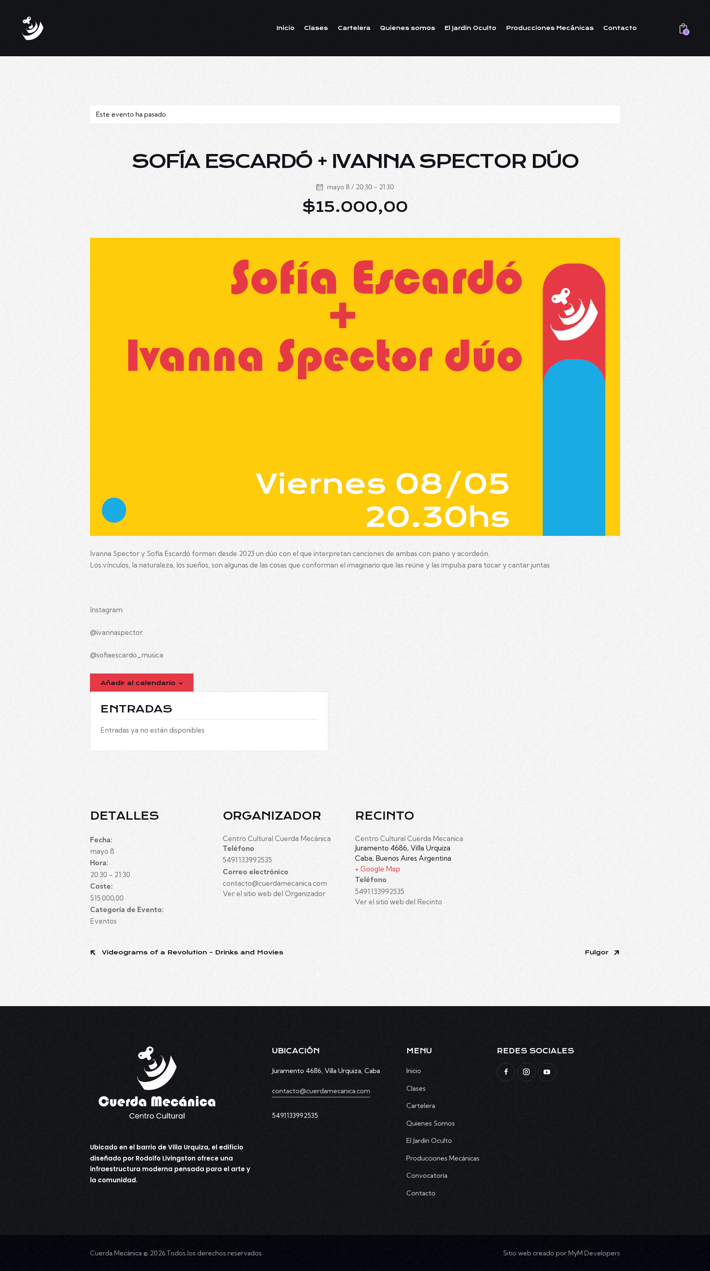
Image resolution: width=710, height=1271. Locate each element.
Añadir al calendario (138, 683)
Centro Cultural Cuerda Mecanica (409, 838)
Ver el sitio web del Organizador (274, 893)
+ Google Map (377, 868)
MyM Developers (594, 1253)
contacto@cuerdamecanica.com (321, 1091)
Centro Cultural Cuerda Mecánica (277, 838)
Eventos (103, 921)
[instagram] (526, 1072)
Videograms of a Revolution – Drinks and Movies (192, 952)
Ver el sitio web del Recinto (398, 901)
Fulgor (598, 952)
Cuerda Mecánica (116, 1253)
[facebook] (506, 1072)
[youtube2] (547, 1072)
